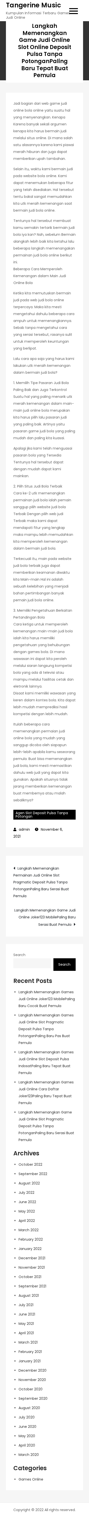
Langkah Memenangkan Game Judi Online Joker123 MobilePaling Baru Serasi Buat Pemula (45, 917)
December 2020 (32, 1370)
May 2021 (26, 1323)
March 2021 (28, 1342)
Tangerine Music (33, 5)
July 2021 (26, 1304)
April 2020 (27, 1445)
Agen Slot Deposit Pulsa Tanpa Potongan (42, 814)
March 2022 (29, 1230)
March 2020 (29, 1454)
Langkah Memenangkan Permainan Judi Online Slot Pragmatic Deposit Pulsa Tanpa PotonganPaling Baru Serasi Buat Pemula (41, 882)
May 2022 (27, 1211)
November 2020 (32, 1379)
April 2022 (27, 1220)
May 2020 (27, 1435)
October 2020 (31, 1389)
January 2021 (30, 1361)
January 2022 (30, 1248)
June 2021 (27, 1314)
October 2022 (30, 1164)
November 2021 (32, 1267)
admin (24, 829)
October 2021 (30, 1276)
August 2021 (29, 1295)
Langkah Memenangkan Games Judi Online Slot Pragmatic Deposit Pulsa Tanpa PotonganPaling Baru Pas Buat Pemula (46, 1029)
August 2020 (29, 1407)
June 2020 (27, 1426)
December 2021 (32, 1258)
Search (19, 954)
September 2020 (33, 1398)
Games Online (31, 1479)
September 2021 (32, 1286)
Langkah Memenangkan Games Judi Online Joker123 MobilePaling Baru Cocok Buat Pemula (47, 999)
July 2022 (26, 1192)
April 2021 (26, 1333)
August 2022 (29, 1183)
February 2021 (30, 1351)
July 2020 (27, 1417)
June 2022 (27, 1201)
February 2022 (31, 1239)
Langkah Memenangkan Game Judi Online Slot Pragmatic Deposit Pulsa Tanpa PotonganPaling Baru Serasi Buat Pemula (46, 1126)
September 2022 (33, 1173)
